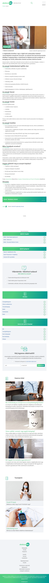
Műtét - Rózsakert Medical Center (11, 242)
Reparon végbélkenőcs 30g (10, 252)
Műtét (3, 309)
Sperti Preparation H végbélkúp (10, 254)
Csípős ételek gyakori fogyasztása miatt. (17, 280)
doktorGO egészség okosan (18, 206)
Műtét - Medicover (8, 239)
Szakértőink (24, 558)
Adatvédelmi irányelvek (24, 569)
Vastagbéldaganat (6, 301)
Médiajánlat (24, 567)
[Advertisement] (24, 16)
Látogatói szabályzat (24, 571)
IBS (3, 329)
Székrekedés (5, 311)
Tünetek (24, 549)
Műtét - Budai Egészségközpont (11, 237)
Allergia (4, 339)
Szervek (24, 556)
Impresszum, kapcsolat (24, 565)
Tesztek (24, 562)
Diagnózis (24, 551)
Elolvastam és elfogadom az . (25, 361)
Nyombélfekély (5, 336)
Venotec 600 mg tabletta (9, 257)
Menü (44, 4)
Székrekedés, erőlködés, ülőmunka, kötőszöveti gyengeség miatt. (22, 283)
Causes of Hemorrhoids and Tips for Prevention (28, 179)
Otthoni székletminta (7, 304)
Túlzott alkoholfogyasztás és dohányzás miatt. (18, 277)
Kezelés (24, 554)
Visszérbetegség (6, 306)
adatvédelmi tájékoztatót (31, 361)
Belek (3, 314)
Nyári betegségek (6, 334)
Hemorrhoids (9, 179)
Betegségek (24, 548)
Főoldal (3, 6)
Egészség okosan (24, 560)
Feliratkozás (41, 365)
